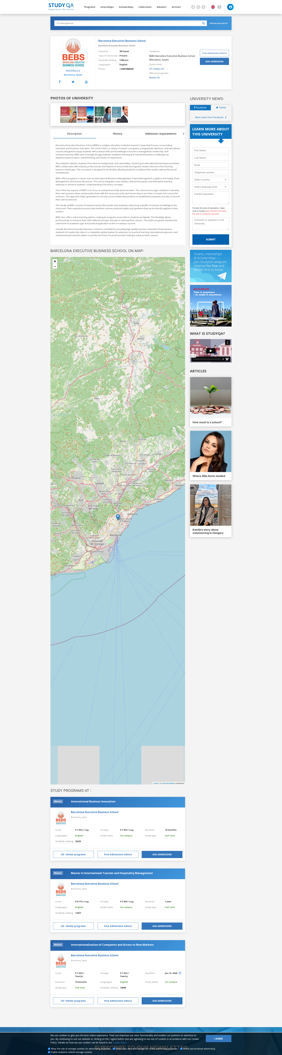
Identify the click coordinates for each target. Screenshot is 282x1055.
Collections (145, 6)
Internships (107, 6)
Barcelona (75, 817)
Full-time (170, 835)
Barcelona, (70, 74)
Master (58, 801)
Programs (89, 6)
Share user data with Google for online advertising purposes (147, 1048)
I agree (218, 1038)
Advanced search (219, 23)
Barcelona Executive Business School (94, 812)
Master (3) (154, 77)
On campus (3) (156, 68)
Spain (79, 74)
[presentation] (183, 133)
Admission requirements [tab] (160, 133)
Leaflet (155, 783)
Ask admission (214, 61)
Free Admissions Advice (214, 53)
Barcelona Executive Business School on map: (97, 251)
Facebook (201, 107)
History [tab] (117, 133)
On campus (126, 835)
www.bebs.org (73, 70)
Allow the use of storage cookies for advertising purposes (80, 1048)
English (123, 64)
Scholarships (126, 6)
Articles (176, 6)
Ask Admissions (162, 854)
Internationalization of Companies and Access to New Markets (112, 944)
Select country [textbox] (202, 179)
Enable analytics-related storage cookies (71, 1052)
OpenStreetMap (168, 783)
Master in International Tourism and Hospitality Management (112, 873)
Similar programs (76, 854)
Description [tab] (74, 133)
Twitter (222, 107)
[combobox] (210, 179)
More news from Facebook (209, 117)
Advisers (161, 6)
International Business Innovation (93, 801)
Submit (211, 239)
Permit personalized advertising (199, 1048)
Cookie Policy (120, 1042)
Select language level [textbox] (205, 186)
